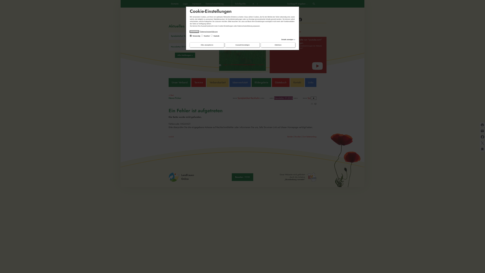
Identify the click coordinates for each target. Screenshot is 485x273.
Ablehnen (278, 45)
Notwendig (196, 36)
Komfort (206, 36)
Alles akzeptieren (207, 45)
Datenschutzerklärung (209, 32)
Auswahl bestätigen (242, 45)
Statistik (216, 36)
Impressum (194, 32)
